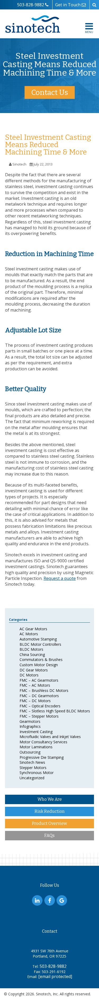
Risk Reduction (50, 811)
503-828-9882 (53, 966)
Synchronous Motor (37, 772)
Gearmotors (30, 721)
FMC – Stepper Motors (39, 716)
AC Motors (29, 633)
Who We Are (49, 799)
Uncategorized (32, 777)
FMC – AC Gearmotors (39, 680)
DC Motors (29, 674)
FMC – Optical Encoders (40, 705)
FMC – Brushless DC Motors (44, 690)
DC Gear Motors (34, 669)
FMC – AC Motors (35, 685)
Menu (89, 32)
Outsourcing (30, 752)
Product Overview (49, 823)
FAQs (49, 835)
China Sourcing (32, 654)
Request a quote (60, 578)
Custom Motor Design (39, 664)
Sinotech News (32, 762)
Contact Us (49, 92)
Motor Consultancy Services (43, 741)
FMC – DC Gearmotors (39, 695)
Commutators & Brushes (41, 659)
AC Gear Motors (33, 628)
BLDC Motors (31, 649)
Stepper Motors (33, 767)
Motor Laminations (36, 746)
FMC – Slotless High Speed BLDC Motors (55, 710)
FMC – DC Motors (35, 700)
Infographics (30, 726)
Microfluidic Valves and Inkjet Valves (50, 736)
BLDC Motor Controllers (40, 644)
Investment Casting (36, 731)
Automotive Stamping (38, 639)
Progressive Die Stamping (42, 757)
